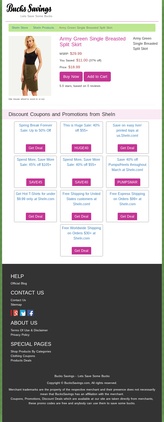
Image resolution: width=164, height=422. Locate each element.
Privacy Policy (20, 334)
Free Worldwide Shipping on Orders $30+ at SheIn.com (81, 233)
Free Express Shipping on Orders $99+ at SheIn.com (127, 199)
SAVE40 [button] (81, 182)
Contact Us (18, 300)
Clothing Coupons (23, 356)
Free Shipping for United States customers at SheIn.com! (81, 199)
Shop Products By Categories (31, 351)
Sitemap (16, 304)
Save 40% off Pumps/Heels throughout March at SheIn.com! (127, 165)
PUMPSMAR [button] (127, 182)
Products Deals (21, 360)
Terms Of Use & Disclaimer (29, 330)
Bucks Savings (64, 376)
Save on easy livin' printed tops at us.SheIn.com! (127, 130)
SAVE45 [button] (35, 182)
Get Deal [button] (35, 148)
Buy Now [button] (71, 76)
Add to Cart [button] (97, 76)
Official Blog (19, 283)
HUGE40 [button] (81, 148)
